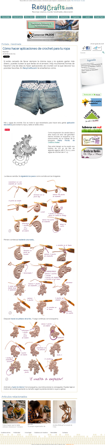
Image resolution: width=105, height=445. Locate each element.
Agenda (91, 60)
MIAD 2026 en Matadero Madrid (89, 71)
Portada (5, 44)
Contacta (65, 432)
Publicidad (17, 432)
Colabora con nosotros (41, 432)
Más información (75, 0)
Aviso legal (28, 432)
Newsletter (53, 432)
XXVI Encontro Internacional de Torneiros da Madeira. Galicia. (91, 65)
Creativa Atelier (53, 142)
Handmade (16, 44)
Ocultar (83, 0)
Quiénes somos (5, 432)
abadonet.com (70, 444)
